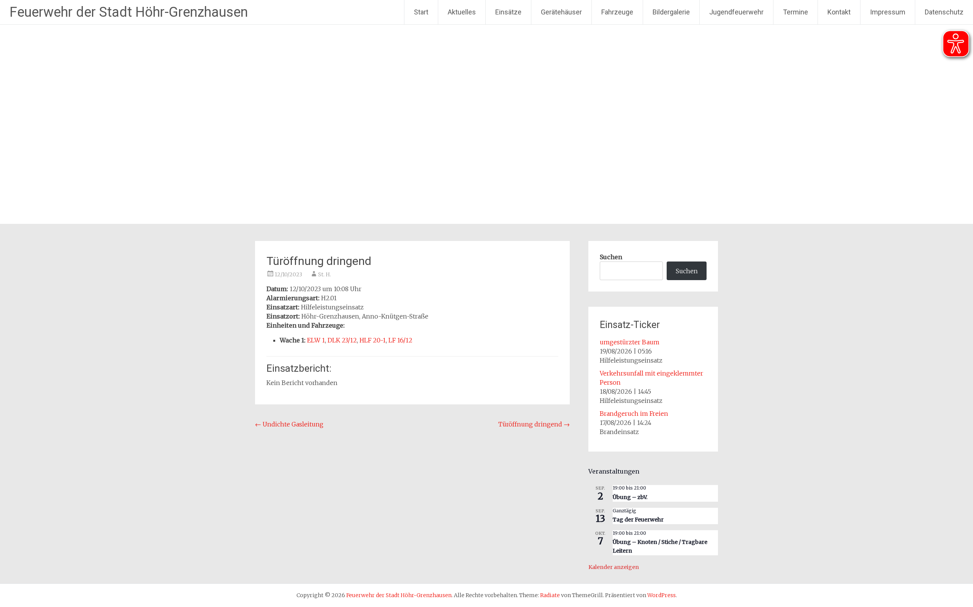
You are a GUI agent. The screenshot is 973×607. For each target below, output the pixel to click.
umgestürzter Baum (629, 342)
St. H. (324, 274)
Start (421, 12)
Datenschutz (944, 12)
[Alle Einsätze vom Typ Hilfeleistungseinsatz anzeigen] (367, 307)
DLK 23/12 (342, 340)
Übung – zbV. (630, 497)
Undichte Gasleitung (289, 424)
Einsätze (508, 12)
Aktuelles (462, 12)
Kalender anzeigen (613, 567)
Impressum (887, 12)
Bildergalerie (671, 12)
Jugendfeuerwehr (736, 12)
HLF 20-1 (373, 340)
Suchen (611, 257)
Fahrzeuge (617, 12)
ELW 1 (316, 340)
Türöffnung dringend (534, 424)
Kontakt (839, 12)
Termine (795, 12)
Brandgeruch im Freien (634, 413)
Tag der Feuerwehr (638, 519)
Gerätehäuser (561, 12)
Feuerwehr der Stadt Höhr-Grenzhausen (129, 12)
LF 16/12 (400, 340)
